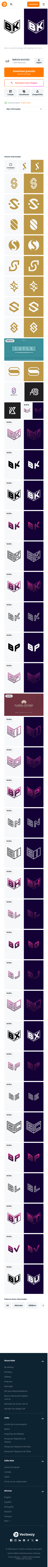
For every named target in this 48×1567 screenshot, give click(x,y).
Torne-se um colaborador (15, 1520)
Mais (6, 1559)
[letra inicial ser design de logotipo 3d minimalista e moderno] (23, 1129)
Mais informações (14, 107)
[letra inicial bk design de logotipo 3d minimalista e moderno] (15, 443)
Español (7, 1541)
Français (8, 1555)
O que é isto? (25, 103)
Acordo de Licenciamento (15, 1456)
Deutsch (8, 1550)
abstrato (19, 1338)
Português (8, 1545)
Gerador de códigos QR (14, 1441)
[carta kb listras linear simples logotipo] (32, 423)
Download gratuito (24, 72)
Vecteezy (8, 1404)
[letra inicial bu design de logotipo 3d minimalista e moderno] (23, 1311)
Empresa (8, 1414)
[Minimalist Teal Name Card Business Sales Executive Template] (23, 362)
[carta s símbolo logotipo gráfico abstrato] (13, 404)
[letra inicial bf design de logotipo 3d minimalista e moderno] (23, 710)
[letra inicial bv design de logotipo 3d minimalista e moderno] (23, 1281)
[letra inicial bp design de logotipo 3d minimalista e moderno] (23, 679)
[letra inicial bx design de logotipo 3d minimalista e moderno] (23, 1068)
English (7, 1536)
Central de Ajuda (11, 1506)
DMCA (7, 1461)
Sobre (6, 1515)
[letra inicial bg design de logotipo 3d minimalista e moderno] (23, 977)
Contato (7, 1510)
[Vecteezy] (4, 4)
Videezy (7, 1409)
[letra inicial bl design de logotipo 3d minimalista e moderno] (23, 946)
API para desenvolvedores (15, 1423)
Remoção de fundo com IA (16, 1436)
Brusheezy (9, 1399)
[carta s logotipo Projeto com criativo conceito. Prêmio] (17, 178)
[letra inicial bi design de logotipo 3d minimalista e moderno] (23, 764)
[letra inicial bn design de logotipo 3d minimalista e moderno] (23, 855)
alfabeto (32, 1338)
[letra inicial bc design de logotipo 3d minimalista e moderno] (23, 1159)
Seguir (39, 62)
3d (7, 1338)
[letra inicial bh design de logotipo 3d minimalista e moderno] (23, 916)
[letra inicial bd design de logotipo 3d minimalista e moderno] (23, 794)
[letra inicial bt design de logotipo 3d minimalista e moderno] (23, 1250)
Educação (8, 1418)
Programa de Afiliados (14, 1466)
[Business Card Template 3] (23, 737)
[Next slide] (37, 1338)
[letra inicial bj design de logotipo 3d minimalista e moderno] (23, 1007)
